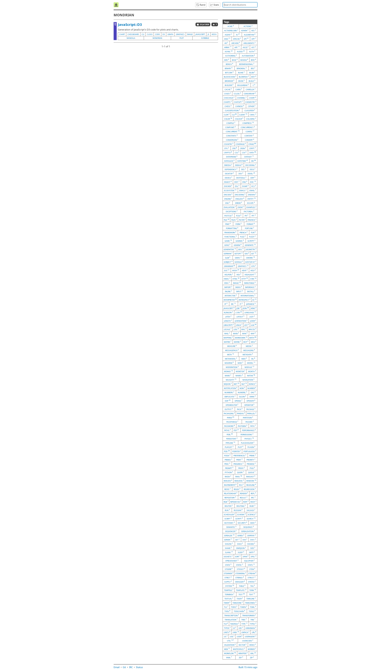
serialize (229, 535)
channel (242, 97)
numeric (242, 392)
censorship (250, 93)
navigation (248, 379)
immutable (250, 282)
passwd (249, 421)
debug (238, 165)
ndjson (228, 383)
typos (227, 627)
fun (253, 232)
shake (228, 548)
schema (241, 514)
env (227, 202)
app (253, 38)
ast (253, 47)
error (238, 202)
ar (226, 43)
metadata (248, 354)
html (235, 278)
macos (252, 329)
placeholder (247, 442)
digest (228, 181)
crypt (252, 148)
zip (252, 657)
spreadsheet (232, 560)
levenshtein (241, 320)
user (239, 636)
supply (228, 581)
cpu (226, 148)
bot (253, 76)
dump (245, 186)
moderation (232, 367)
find (228, 223)
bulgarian (243, 85)
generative (230, 249)
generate (250, 245)
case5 (227, 93)
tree (244, 619)
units (227, 632)
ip (225, 303)
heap (245, 270)
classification (232, 110)
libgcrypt (229, 324)
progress (238, 463)
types (253, 623)
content (249, 135)
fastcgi (228, 215)
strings (239, 577)
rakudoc (239, 480)
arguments (249, 43)
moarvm (229, 362)
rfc (253, 497)
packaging (229, 413)
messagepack (232, 350)
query (240, 472)
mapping (228, 337)
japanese (250, 303)
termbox (229, 594)
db (253, 160)
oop (228, 400)
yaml (229, 657)
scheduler (229, 514)
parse (230, 417)
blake (241, 72)
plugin (251, 447)
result (243, 497)
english (239, 198)
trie (252, 619)
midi (244, 358)
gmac (238, 257)
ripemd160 (235, 501)
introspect (244, 299)
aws (226, 59)
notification (230, 388)
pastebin (242, 425)
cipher (251, 106)
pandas (241, 413)
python (229, 472)
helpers (228, 274)
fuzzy (252, 236)
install (251, 291)
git (253, 253)
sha (244, 539)
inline (228, 291)
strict (228, 577)
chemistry (250, 101)
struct (251, 577)
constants (232, 135)
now (242, 388)
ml (253, 358)
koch (214, 34)
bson (241, 80)
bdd (253, 59)
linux (239, 324)
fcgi (238, 215)
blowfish (244, 76)
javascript (200, 34)
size (252, 548)
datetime (242, 160)
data (252, 152)
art (237, 47)
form (238, 223)
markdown (241, 337)
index (238, 287)
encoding (240, 194)
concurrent (233, 131)
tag (252, 585)
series (240, 535)
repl (253, 493)
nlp (244, 383)
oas (253, 392)
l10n (238, 312)
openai (238, 400)
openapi (251, 400)
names (239, 375)
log (236, 329)
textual (228, 598)
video (252, 644)
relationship (230, 493)
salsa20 (251, 510)
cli (143, 34)
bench (229, 64)
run (227, 510)
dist (237, 181)
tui (226, 623)
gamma (240, 240)
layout (240, 316)
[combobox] (240, 4)
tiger (240, 598)
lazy (252, 316)
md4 (253, 341)
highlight (250, 274)
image (190, 34)
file (226, 219)
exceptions (232, 211)
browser (229, 80)
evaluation (230, 207)
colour (239, 118)
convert (249, 139)
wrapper (243, 653)
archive (235, 43)
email (252, 190)
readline (251, 484)
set (237, 539)
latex (228, 316)
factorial (249, 211)
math (252, 337)
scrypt (239, 518)
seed (253, 522)
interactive (231, 295)
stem (252, 569)
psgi (252, 468)
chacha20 (229, 97)
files (234, 219)
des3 (252, 169)
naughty (231, 379)
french (244, 232)
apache (237, 38)
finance (252, 219)
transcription (231, 615)
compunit (230, 127)
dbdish (228, 165)
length (228, 320)
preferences (239, 455)
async (229, 51)
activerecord (231, 30)
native (251, 375)
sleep (241, 552)
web (227, 649)
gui (226, 270)
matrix (227, 341)
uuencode (247, 640)
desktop (229, 173)
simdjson (241, 548)
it (241, 303)
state (228, 564)
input (239, 291)
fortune (249, 228)
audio (241, 51)
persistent (232, 438)
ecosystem (230, 190)
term (252, 590)
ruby (252, 505)
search (251, 518)
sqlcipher (249, 560)
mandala (131, 38)
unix (236, 632)
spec (253, 556)
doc (253, 181)
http (244, 278)
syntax (252, 581)
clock (149, 34)
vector (242, 644)
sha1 (253, 539)
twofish (234, 623)
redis (227, 489)
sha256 (229, 543)
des (243, 169)
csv (244, 152)
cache (228, 89)
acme (231, 26)
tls (226, 606)
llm (253, 324)
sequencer (231, 531)
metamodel (231, 358)
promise (251, 463)
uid (241, 627)
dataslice (229, 160)
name (228, 375)
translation (231, 619)
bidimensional (246, 64)
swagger (240, 581)
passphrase (232, 421)
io (254, 299)
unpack (245, 632)
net (236, 383)
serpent (251, 535)
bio (253, 68)
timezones (250, 602)
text (252, 594)
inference (250, 287)
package (250, 409)
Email (117, 667)
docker (228, 186)
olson (242, 396)
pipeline (230, 442)
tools (252, 611)
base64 (244, 59)
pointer (236, 451)
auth (252, 51)
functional (230, 236)
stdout (241, 569)
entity (252, 198)
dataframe (231, 156)
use (232, 636)
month (252, 371)
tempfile (228, 590)
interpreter (230, 299)
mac (244, 329)
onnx (252, 396)
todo (234, 606)
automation (248, 55)
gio (247, 253)
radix (228, 476)
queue (251, 472)
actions (248, 26)
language (250, 312)
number (251, 388)
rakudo (228, 480)
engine (228, 198)
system (229, 585)
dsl (237, 186)
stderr (228, 569)
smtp (252, 552)
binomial (242, 68)
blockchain (230, 76)
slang (229, 552)
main (236, 333)
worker (252, 649)
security (242, 522)
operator (249, 404)
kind (253, 308)
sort (238, 556)
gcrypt (251, 240)
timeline (251, 598)
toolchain (239, 611)
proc (227, 463)
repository (230, 497)
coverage (241, 144)
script (228, 518)
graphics (180, 34)
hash (235, 270)
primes (228, 459)
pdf (236, 430)
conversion (232, 139)
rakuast (250, 476)
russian (238, 510)
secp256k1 (229, 522)
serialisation (248, 531)
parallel (251, 413)
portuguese (249, 451)
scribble (205, 38)
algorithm (249, 34)
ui (234, 627)
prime (252, 455)
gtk (253, 266)
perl (230, 434)
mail (227, 333)
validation (230, 644)
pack (239, 409)
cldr (227, 114)
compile (230, 122)
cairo (238, 89)
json (246, 308)
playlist (229, 447)
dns (244, 181)
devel (251, 173)
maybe (237, 341)
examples (251, 207)
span (245, 556)
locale (227, 329)
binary (228, 68)
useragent (250, 636)
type (244, 623)
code (157, 34)
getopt (238, 253)
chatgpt (238, 101)
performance (249, 430)
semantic (231, 526)
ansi (227, 38)
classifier (249, 110)
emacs (243, 190)
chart (122, 34)
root (253, 501)
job (239, 308)
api (246, 38)
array (228, 47)
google (239, 261)
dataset (249, 156)
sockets (228, 556)
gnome (250, 257)
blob (252, 72)
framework (230, 232)
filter (242, 219)
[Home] (116, 4)
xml (253, 653)
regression (250, 489)
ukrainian (250, 627)
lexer (253, 320)
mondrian (157, 38)
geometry (251, 249)
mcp (245, 341)
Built (248, 667)
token (243, 606)
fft (254, 215)
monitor (240, 371)
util (230, 640)
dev (241, 173)
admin (244, 30)
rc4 (241, 484)
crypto (228, 152)
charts (228, 101)
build (252, 80)
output (229, 409)
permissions (247, 434)
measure (232, 346)
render (244, 493)
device (228, 177)
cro (234, 148)
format (251, 223)
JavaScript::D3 (130, 24)
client (243, 114)
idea (227, 282)
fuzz (243, 236)
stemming (240, 573)
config (250, 131)
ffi (246, 215)
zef (241, 657)
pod (227, 451)
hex (239, 274)
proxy (241, 468)
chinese (239, 106)
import (228, 287)
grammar (229, 266)
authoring (231, 55)
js (208, 34)
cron (243, 148)
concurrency (248, 127)
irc (233, 303)
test (242, 594)
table (242, 585)
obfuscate (229, 396)
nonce (252, 383)
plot (182, 38)
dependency (231, 169)
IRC (131, 667)
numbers (229, 392)
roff (246, 501)
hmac (227, 278)
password (229, 425)
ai (238, 34)
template (241, 590)
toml (253, 606)
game (228, 240)
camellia (250, 89)
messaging (249, 350)
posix (227, 455)
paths (227, 430)
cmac (253, 114)
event (241, 207)
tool (227, 611)
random (251, 480)
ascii (246, 47)
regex (237, 489)
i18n (253, 278)
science (252, 514)
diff (252, 177)
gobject (228, 261)
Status (139, 667)
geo (241, 249)
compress (248, 122)
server (228, 539)
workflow (230, 653)
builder (229, 85)
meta (230, 354)
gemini (237, 245)
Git (124, 667)
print (239, 459)
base (235, 59)
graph (170, 34)
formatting (232, 228)
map (253, 333)
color (228, 118)
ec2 (253, 186)
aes (253, 30)
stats (251, 564)
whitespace (239, 649)
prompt (229, 468)
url (254, 632)
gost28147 (250, 261)
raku (238, 476)
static (239, 564)
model (251, 362)
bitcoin (229, 72)
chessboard (133, 34)
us (226, 636)
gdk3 (227, 245)
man (245, 333)
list (246, 324)
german (228, 253)
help (253, 270)
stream (252, 573)
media (249, 346)
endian (252, 194)
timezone (238, 602)
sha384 (251, 543)
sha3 (240, 543)
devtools (241, 177)
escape (251, 202)
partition (248, 417)
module (249, 367)
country (228, 144)
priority (251, 459)
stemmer (228, 573)
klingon (228, 312)
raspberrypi (230, 484)
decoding (250, 165)
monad (228, 371)
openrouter (232, 404)
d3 (163, 34)
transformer (249, 615)
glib (227, 257)
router (229, 505)
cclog (237, 93)
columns (251, 118)
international (248, 295)
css (237, 152)
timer (227, 602)
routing (241, 505)
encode (228, 194)
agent (228, 34)
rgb (226, 501)
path (253, 425)
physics (249, 438)
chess (228, 106)
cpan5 (252, 144)
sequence (248, 526)
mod (240, 362)
